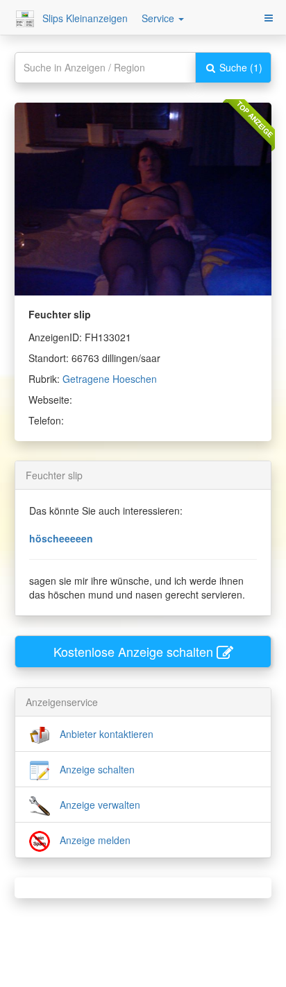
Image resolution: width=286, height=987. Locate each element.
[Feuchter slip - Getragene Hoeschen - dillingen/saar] (143, 197)
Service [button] (159, 18)
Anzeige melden (94, 840)
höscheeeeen (61, 538)
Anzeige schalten (96, 769)
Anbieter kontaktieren (105, 734)
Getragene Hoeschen (109, 379)
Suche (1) (239, 67)
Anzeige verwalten (98, 805)
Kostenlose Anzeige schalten (135, 651)
